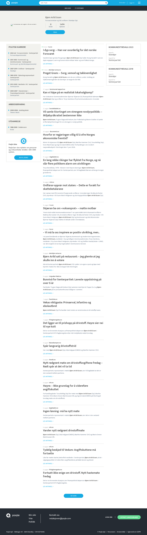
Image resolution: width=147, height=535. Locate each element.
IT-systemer (79, 8)
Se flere (73, 495)
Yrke (31, 518)
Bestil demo (23, 157)
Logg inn (131, 2)
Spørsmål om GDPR (134, 532)
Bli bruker (122, 3)
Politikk (32, 522)
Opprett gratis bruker (129, 517)
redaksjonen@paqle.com (60, 518)
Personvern (111, 532)
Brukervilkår (121, 532)
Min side (68, 8)
